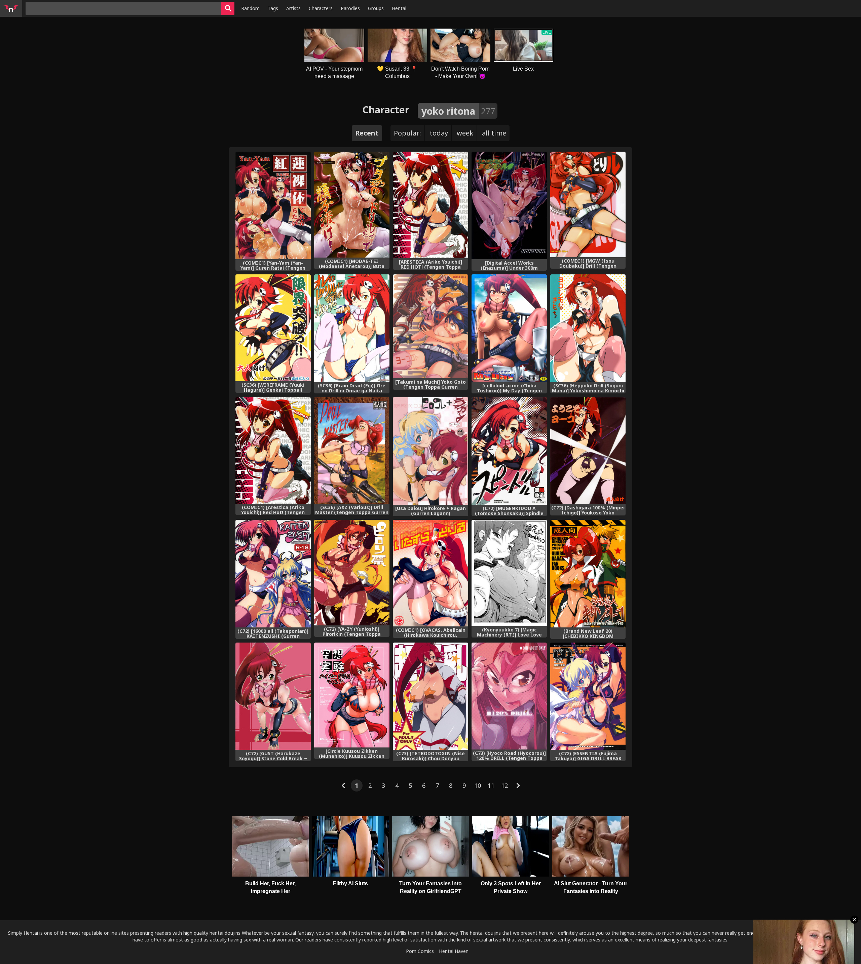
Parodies (350, 8)
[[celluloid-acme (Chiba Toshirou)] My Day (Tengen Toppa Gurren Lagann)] (509, 328)
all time (494, 133)
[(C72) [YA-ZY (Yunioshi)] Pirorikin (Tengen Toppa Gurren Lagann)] (351, 572)
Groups (376, 8)
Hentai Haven (454, 951)
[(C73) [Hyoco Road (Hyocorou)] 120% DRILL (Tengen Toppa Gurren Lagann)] (509, 696)
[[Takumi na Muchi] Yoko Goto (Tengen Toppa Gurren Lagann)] (430, 326)
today (439, 133)
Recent (367, 133)
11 (491, 785)
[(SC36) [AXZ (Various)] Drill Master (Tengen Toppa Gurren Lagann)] (351, 450)
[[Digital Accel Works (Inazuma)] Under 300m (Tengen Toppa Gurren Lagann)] (509, 205)
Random (250, 8)
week (465, 133)
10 (477, 785)
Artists (293, 8)
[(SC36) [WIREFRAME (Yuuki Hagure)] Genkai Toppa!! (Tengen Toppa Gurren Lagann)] (273, 327)
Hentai (399, 8)
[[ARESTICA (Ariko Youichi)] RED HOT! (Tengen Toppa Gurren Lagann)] (430, 205)
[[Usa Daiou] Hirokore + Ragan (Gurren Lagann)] (430, 451)
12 (504, 785)
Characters (321, 8)
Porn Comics (420, 951)
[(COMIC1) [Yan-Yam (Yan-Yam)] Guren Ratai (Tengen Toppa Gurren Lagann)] (273, 205)
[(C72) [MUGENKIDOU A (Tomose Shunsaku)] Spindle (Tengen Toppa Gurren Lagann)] (509, 451)
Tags (273, 8)
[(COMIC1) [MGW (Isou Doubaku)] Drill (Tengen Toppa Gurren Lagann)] (588, 204)
